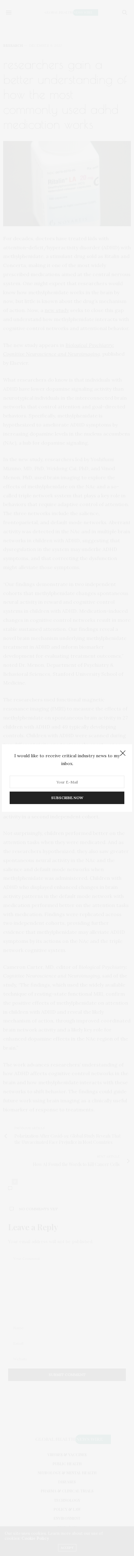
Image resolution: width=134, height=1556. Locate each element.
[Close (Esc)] (123, 753)
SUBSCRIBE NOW (67, 797)
